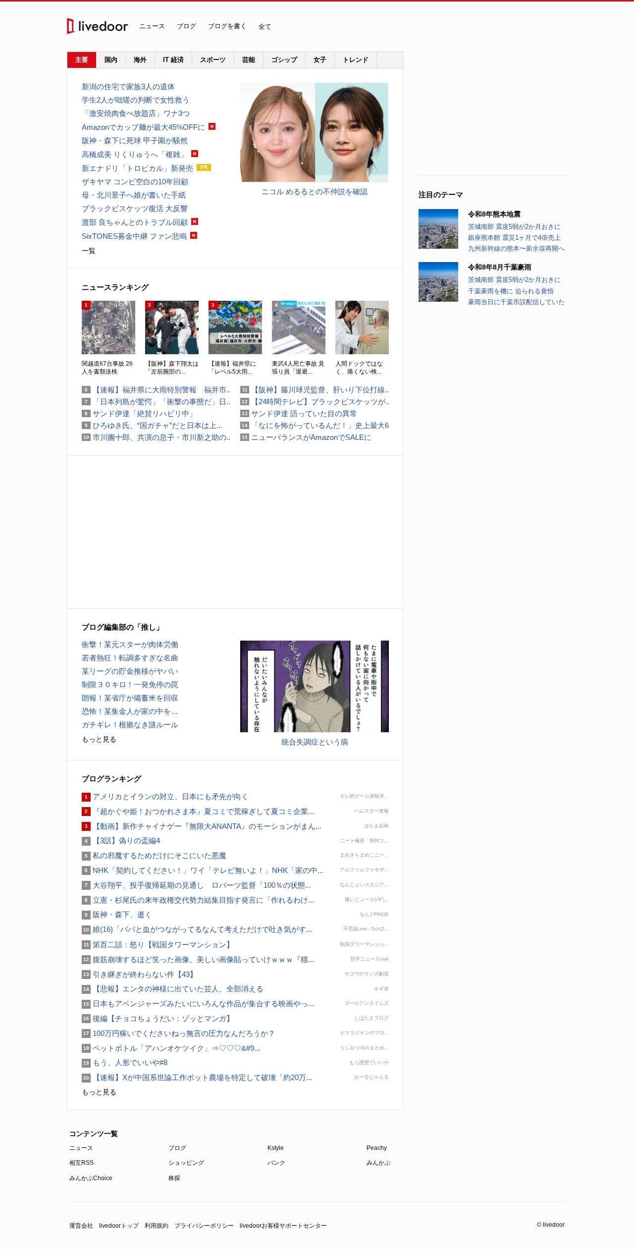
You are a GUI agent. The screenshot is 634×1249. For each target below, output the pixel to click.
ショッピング (186, 1162)
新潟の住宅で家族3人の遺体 (128, 86)
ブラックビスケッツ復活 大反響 (135, 208)
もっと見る (99, 739)
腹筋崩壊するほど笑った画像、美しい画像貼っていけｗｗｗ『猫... (198, 959)
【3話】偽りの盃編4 (121, 840)
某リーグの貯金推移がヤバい (130, 671)
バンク (276, 1162)
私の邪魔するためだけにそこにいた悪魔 (154, 855)
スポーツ (213, 59)
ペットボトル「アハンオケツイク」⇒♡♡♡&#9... (171, 1048)
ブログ (186, 26)
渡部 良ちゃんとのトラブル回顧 (135, 222)
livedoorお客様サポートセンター (283, 1225)
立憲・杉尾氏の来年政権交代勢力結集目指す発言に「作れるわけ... (198, 900)
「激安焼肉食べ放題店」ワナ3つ (136, 113)
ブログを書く (227, 26)
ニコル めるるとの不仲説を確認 (315, 191)
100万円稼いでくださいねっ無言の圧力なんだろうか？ (178, 1033)
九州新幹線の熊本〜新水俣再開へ (516, 248)
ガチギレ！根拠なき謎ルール (130, 724)
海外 (140, 59)
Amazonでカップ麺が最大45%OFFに (143, 127)
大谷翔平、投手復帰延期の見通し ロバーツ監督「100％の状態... (196, 885)
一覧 (89, 251)
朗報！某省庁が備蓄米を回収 (130, 698)
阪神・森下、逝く (117, 914)
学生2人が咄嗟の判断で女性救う (136, 100)
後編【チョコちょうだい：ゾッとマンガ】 (158, 1018)
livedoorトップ (119, 1225)
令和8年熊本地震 (494, 214)
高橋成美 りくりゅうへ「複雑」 (135, 154)
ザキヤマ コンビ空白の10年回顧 (135, 181)
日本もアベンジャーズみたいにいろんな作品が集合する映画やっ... (198, 1003)
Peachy (377, 1147)
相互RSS (81, 1162)
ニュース (152, 26)
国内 (111, 59)
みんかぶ (378, 1162)
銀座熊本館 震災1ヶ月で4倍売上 (514, 237)
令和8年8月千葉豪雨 (499, 267)
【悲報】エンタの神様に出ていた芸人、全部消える (173, 988)
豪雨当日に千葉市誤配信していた (516, 302)
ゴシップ (284, 59)
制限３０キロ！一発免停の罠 (130, 684)
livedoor (97, 26)
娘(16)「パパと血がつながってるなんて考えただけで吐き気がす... (197, 929)
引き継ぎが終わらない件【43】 (139, 974)
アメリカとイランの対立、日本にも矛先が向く (165, 796)
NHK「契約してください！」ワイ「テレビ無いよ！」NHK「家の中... (202, 870)
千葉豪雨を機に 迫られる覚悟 (511, 291)
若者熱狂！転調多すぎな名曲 (130, 657)
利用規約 (156, 1225)
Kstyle (275, 1147)
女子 (320, 59)
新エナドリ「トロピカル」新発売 (137, 168)
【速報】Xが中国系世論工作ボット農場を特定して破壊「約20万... (197, 1077)
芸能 (248, 59)
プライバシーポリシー (204, 1225)
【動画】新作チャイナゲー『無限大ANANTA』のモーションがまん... (201, 826)
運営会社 (81, 1225)
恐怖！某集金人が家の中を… (130, 711)
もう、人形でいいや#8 (124, 1062)
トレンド (356, 59)
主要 (81, 59)
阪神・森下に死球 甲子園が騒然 (135, 140)
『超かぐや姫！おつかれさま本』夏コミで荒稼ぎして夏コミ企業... (198, 811)
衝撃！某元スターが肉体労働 (130, 644)
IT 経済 (173, 59)
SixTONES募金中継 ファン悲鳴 (134, 236)
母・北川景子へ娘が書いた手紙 (134, 195)
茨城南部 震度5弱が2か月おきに (514, 226)
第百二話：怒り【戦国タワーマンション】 (158, 944)
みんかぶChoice (90, 1178)
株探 (174, 1178)
